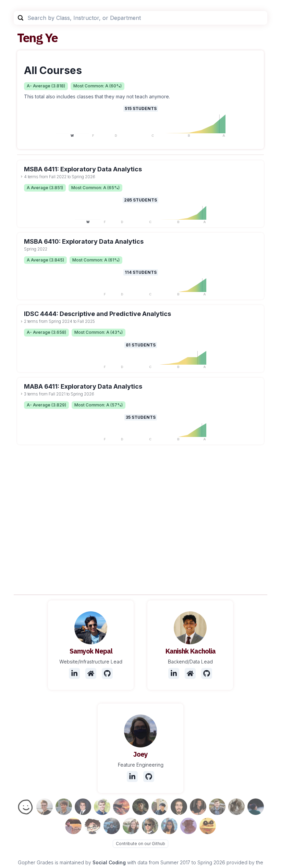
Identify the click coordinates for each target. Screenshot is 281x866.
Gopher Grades (35, 862)
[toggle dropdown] (21, 176)
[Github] (107, 673)
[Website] (90, 673)
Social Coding (109, 862)
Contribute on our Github (140, 843)
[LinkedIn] (74, 673)
